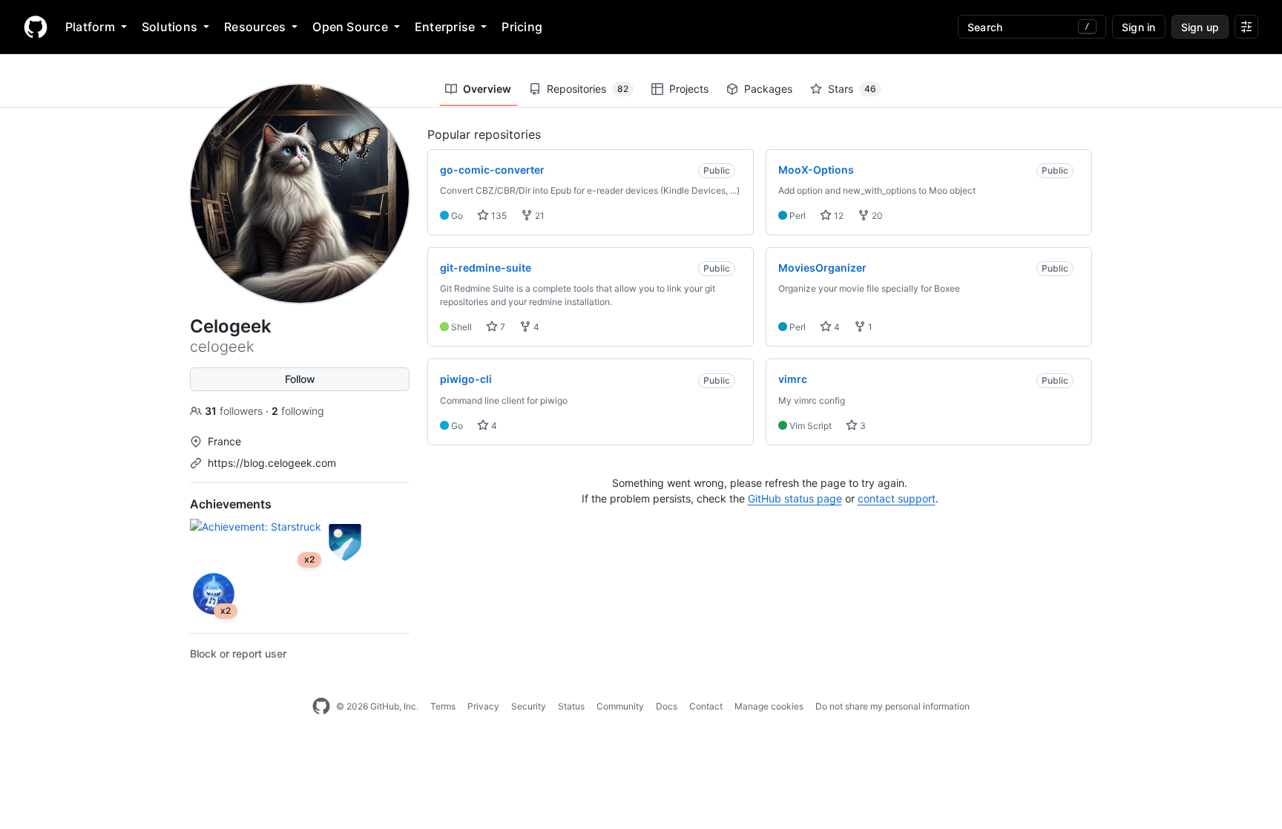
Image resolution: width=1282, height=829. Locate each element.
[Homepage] (35, 27)
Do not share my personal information (892, 706)
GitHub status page (795, 498)
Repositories (587, 88)
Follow (300, 379)
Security (528, 706)
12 (838, 215)
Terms (443, 706)
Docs (666, 706)
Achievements (231, 504)
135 (498, 215)
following (298, 410)
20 (876, 215)
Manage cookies (768, 706)
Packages (768, 88)
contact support (897, 498)
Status (571, 706)
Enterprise (445, 26)
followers (235, 410)
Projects (689, 88)
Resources (255, 26)
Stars (852, 88)
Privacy (483, 706)
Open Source (350, 26)
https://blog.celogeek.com (272, 462)
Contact (706, 706)
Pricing (522, 26)
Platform (90, 26)
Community (620, 706)
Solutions (169, 26)
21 (539, 215)
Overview (487, 88)
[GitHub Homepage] (321, 706)
